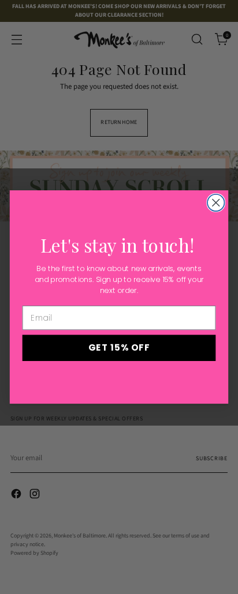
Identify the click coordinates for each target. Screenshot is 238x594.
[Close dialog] (215, 202)
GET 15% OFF (119, 347)
